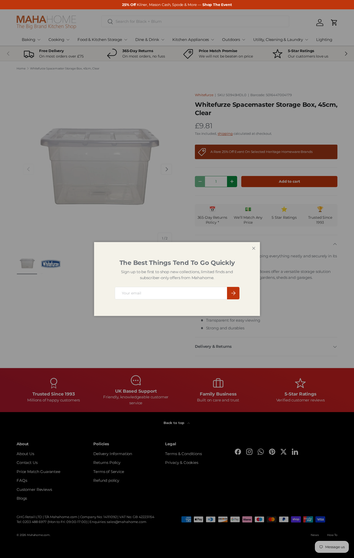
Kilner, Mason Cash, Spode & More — (177, 5)
